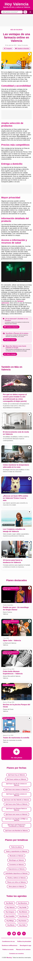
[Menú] (30, 12)
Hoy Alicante (23, 916)
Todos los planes (16, 847)
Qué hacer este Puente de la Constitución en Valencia (16, 825)
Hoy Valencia (11, 907)
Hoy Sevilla (22, 907)
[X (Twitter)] (24, 933)
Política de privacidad (24, 941)
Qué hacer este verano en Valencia (16, 814)
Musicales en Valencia (16, 855)
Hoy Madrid (9, 903)
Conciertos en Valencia (16, 864)
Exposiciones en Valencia (17, 869)
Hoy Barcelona (22, 903)
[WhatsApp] (9, 933)
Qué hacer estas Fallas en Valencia (16, 804)
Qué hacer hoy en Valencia (16, 775)
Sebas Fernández (23, 45)
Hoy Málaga (10, 920)
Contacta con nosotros (16, 953)
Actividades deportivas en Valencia (16, 873)
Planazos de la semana (23, 949)
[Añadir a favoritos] (29, 54)
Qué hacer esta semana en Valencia (16, 789)
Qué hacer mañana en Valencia (16, 779)
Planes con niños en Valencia (16, 882)
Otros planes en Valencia (16, 886)
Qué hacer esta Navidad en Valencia (16, 830)
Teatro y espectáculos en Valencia (16, 851)
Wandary (9, 957)
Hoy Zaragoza (10, 912)
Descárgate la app (25, 945)
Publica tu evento (8, 949)
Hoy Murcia (10, 925)
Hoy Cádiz (22, 925)
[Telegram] (14, 933)
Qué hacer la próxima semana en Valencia (16, 794)
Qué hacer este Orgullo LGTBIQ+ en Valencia (16, 819)
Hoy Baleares (23, 912)
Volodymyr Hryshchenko (19, 67)
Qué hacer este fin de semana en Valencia (16, 784)
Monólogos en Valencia (16, 860)
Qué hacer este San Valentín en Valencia (16, 799)
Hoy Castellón (10, 916)
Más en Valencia (16, 29)
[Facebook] (19, 933)
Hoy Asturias (22, 920)
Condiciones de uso (8, 941)
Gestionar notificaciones (9, 945)
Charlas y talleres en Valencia (16, 877)
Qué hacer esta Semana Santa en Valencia (16, 809)
